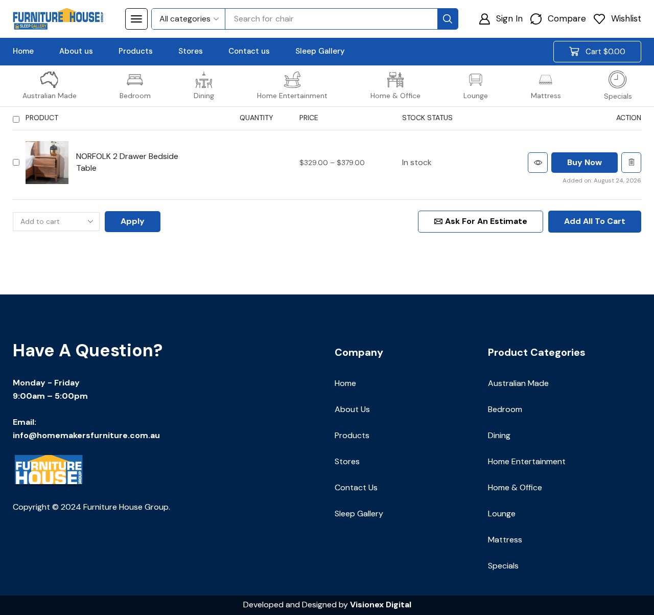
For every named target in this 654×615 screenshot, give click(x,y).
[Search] (447, 19)
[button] (136, 19)
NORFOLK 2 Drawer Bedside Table (127, 162)
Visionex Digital (380, 604)
